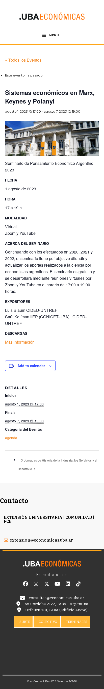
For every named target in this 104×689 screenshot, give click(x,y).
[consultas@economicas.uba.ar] (22, 597)
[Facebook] (25, 584)
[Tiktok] (78, 584)
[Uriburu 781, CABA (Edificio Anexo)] (18, 610)
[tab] (23, 622)
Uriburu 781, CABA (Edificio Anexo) (56, 610)
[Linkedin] (68, 584)
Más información (20, 342)
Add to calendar (31, 365)
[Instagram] (36, 584)
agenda (11, 437)
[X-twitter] (47, 584)
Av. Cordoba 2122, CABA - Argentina (56, 604)
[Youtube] (57, 584)
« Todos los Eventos (23, 60)
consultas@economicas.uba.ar (56, 598)
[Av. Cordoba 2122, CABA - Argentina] (18, 603)
